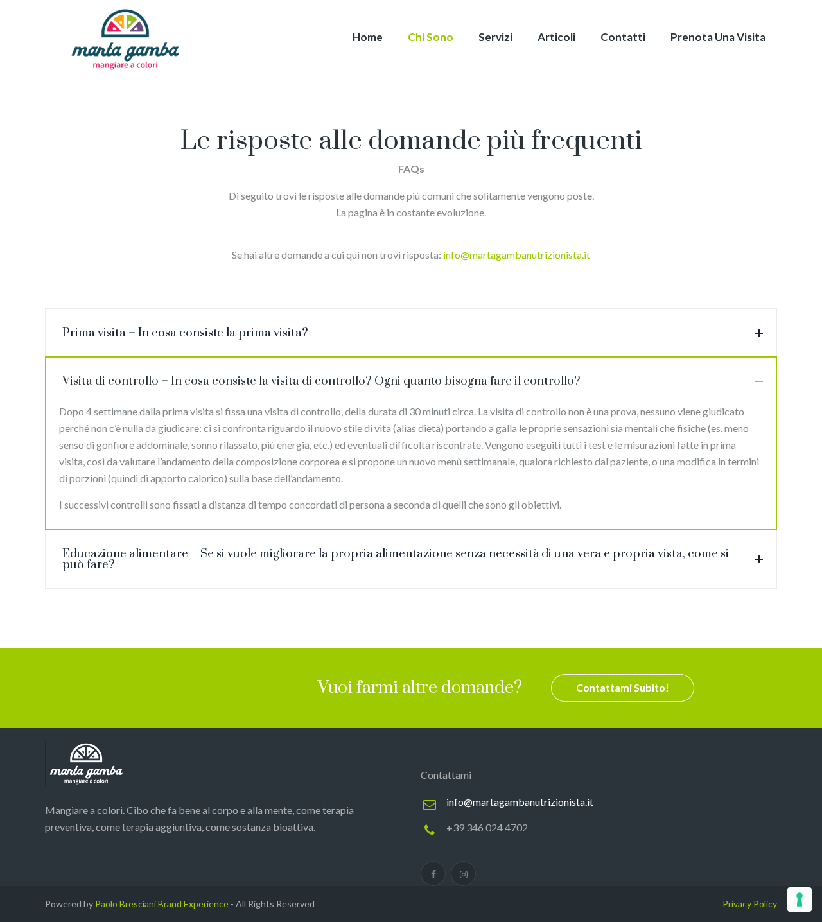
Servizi (495, 37)
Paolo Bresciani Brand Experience (162, 903)
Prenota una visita (717, 37)
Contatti (622, 37)
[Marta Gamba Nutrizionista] (125, 38)
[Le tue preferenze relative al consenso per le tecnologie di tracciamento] (799, 899)
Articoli (556, 37)
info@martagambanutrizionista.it (519, 802)
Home (368, 37)
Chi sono (430, 37)
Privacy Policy (749, 903)
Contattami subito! (622, 687)
